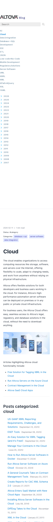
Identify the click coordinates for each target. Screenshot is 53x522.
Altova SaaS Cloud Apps (20, 390)
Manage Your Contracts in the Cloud (27, 446)
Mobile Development (10, 62)
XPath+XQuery (7, 83)
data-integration (11, 240)
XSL (2, 86)
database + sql (20, 236)
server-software (36, 236)
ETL (2, 52)
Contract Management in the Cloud (26, 385)
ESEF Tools (14, 432)
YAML (3, 90)
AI (1, 31)
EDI (2, 48)
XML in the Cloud (17, 517)
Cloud (3, 34)
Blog (22, 17)
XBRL (2, 76)
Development (6, 44)
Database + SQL (7, 41)
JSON (3, 55)
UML (2, 72)
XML (2, 79)
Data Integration (8, 37)
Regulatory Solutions (10, 65)
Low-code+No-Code (10, 59)
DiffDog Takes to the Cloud (22, 508)
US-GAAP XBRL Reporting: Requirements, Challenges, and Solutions (24, 423)
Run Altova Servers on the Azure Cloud (28, 380)
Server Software (7, 69)
